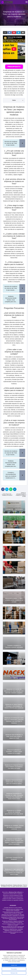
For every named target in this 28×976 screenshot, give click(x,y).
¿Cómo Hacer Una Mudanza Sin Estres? (7, 494)
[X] (7, 489)
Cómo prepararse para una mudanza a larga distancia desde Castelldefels (13, 910)
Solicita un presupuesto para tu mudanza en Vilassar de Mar (21, 494)
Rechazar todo (14, 973)
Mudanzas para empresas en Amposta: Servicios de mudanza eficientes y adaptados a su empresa (13, 915)
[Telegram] (14, 489)
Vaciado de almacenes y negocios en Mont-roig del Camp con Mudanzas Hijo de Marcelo (13, 922)
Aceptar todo (14, 965)
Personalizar (14, 969)
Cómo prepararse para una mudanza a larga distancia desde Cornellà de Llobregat (13, 912)
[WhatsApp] (10, 489)
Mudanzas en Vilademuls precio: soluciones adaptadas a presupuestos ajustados (13, 930)
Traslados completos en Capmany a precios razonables (13, 932)
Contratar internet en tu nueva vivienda (13, 907)
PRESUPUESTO (14, 67)
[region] (14, 963)
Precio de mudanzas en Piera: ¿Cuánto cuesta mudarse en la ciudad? (12, 924)
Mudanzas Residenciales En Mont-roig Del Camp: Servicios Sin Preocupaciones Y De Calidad (13, 927)
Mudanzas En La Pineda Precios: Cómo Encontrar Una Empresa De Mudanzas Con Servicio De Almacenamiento (12, 918)
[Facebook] (3, 489)
